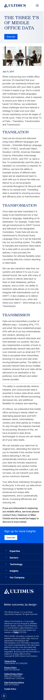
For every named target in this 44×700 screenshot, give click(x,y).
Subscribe (10, 36)
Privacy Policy (10, 667)
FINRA (16, 632)
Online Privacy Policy (13, 674)
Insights (14, 571)
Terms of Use (10, 661)
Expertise (15, 551)
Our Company (17, 577)
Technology (16, 564)
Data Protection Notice (14, 682)
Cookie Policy (10, 689)
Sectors (14, 557)
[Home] (15, 5)
